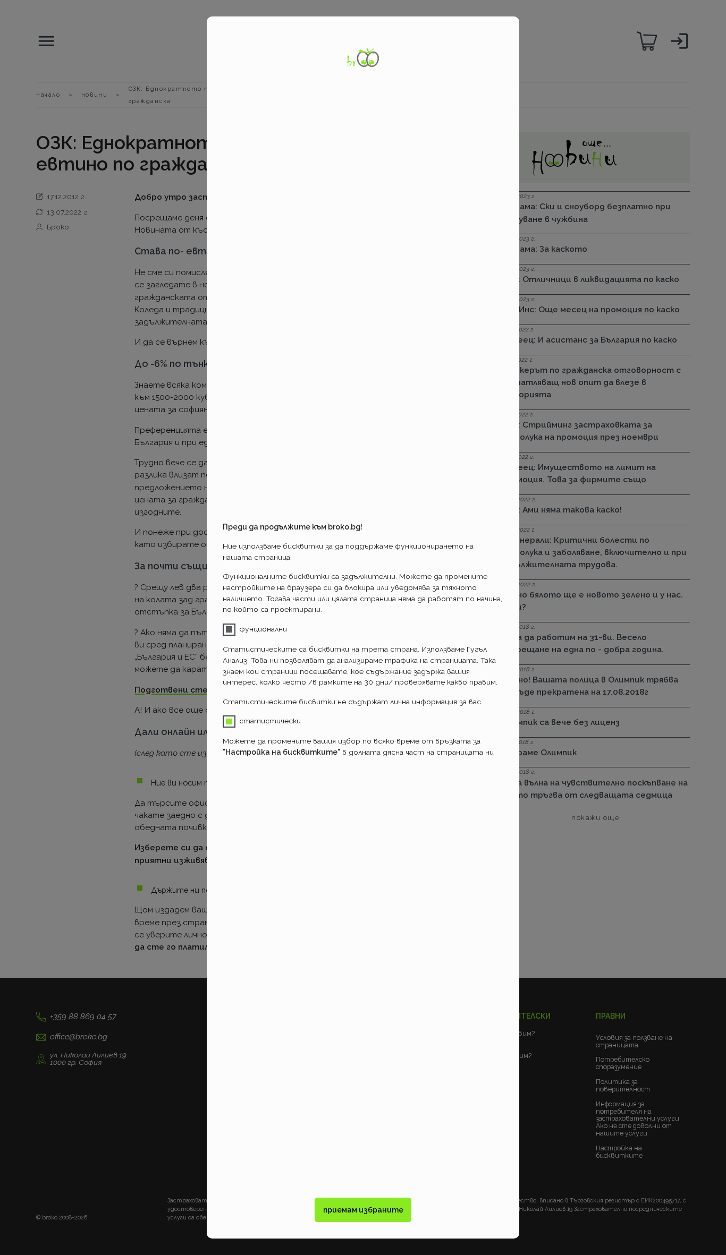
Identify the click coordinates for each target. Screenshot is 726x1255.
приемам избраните (363, 1210)
